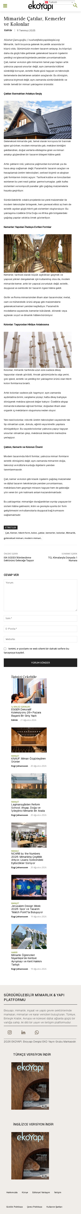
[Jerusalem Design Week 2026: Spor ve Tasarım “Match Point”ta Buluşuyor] (29, 887)
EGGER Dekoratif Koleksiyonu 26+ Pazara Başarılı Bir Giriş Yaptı (26, 713)
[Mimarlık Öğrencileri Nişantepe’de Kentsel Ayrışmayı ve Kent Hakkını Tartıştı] (29, 936)
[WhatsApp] (37, 1033)
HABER (14, 952)
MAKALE (15, 851)
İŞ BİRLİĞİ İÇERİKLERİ (20, 707)
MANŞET (15, 756)
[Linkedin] (23, 1033)
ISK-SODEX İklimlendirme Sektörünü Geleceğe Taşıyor (19, 559)
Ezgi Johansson (19, 765)
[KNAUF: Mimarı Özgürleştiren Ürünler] (29, 739)
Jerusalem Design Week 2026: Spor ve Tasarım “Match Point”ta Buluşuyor (27, 909)
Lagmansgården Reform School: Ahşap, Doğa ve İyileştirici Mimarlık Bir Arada (28, 808)
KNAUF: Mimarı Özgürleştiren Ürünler (28, 760)
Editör (8, 30)
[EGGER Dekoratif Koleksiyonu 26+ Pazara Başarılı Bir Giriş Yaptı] (29, 690)
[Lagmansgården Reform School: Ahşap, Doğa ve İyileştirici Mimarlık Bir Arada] (29, 785)
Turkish (52, 2)
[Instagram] (9, 1033)
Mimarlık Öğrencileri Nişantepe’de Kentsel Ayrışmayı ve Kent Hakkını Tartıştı (26, 959)
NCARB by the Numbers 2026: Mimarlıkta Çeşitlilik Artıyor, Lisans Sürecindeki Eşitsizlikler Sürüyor (27, 858)
